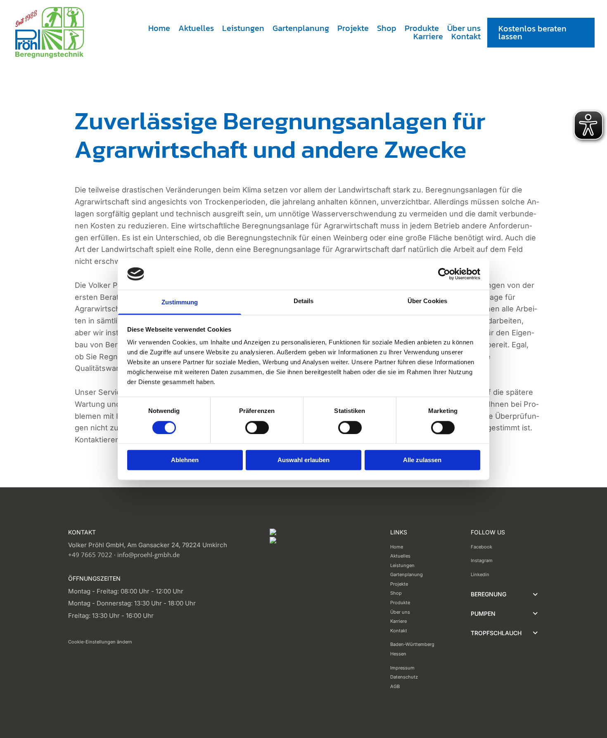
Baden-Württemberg (412, 644)
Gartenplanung (301, 28)
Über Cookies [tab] (427, 301)
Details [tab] (304, 301)
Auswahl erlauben (303, 460)
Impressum (402, 668)
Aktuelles (196, 28)
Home (159, 28)
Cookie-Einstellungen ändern (100, 642)
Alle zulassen (422, 460)
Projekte (353, 28)
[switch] (257, 427)
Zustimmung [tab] (179, 302)
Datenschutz (404, 677)
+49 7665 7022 (90, 555)
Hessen (398, 654)
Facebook (481, 547)
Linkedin (480, 574)
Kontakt (466, 36)
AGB (395, 686)
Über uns (464, 28)
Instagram (482, 560)
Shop (386, 28)
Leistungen (243, 28)
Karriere (428, 36)
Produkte (422, 28)
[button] (541, 32)
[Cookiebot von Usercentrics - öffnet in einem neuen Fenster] (444, 274)
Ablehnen (185, 460)
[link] (535, 595)
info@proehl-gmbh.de (148, 555)
